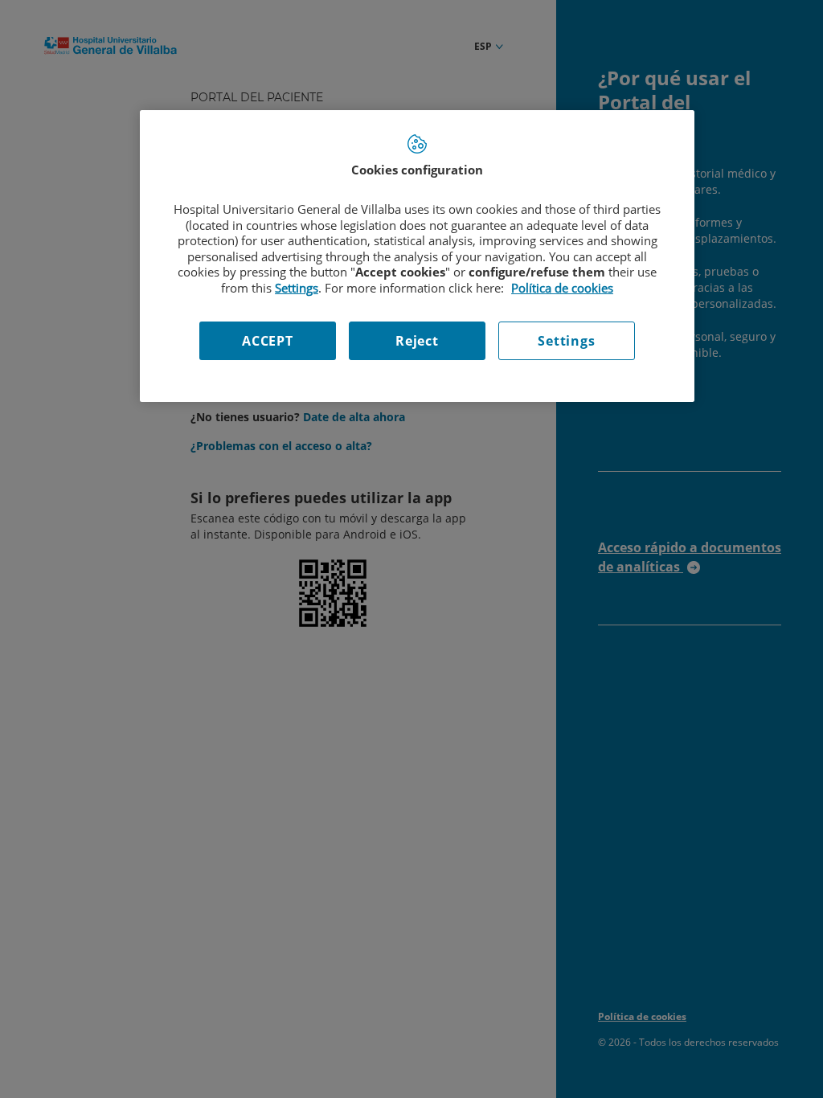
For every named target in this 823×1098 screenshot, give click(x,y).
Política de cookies (562, 288)
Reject (417, 341)
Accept (267, 341)
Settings (566, 341)
